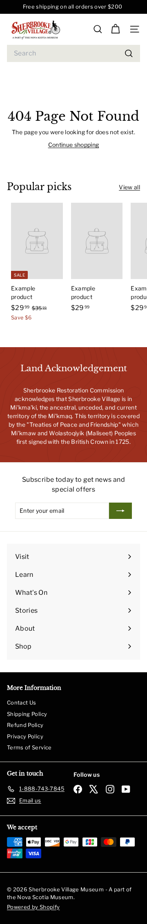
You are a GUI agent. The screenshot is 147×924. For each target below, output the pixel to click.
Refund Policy (25, 725)
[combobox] (73, 53)
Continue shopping (73, 144)
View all (129, 187)
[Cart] (115, 29)
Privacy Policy (25, 736)
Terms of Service (29, 747)
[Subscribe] (120, 511)
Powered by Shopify (33, 907)
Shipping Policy (27, 714)
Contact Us (21, 702)
